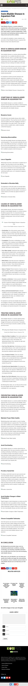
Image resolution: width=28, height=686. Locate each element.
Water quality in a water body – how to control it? (14, 601)
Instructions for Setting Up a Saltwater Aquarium (6, 601)
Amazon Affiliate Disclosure (7, 663)
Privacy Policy (4, 667)
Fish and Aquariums (7, 8)
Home (2, 8)
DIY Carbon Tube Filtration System (14, 584)
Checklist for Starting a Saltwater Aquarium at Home (21, 585)
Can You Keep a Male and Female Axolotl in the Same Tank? (6, 585)
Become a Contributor (6, 669)
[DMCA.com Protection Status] (14, 652)
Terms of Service (5, 665)
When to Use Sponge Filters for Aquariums (22, 600)
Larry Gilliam (6, 19)
